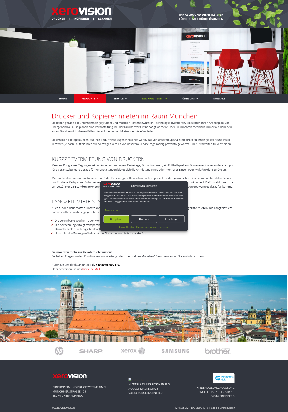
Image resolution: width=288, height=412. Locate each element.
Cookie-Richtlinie (126, 226)
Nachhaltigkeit (153, 98)
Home (63, 98)
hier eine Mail (91, 269)
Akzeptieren (116, 219)
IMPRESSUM (181, 407)
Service (119, 98)
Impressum (163, 226)
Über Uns (188, 98)
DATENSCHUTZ (199, 407)
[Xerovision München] (82, 13)
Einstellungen (171, 219)
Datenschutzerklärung (146, 226)
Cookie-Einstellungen (223, 407)
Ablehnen (144, 219)
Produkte (88, 98)
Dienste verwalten (113, 210)
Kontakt (219, 98)
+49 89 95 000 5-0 (107, 265)
